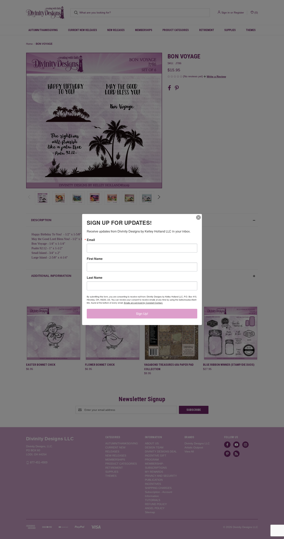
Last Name (94, 277)
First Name (95, 258)
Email (91, 239)
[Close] (198, 217)
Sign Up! (142, 313)
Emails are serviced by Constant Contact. (143, 302)
